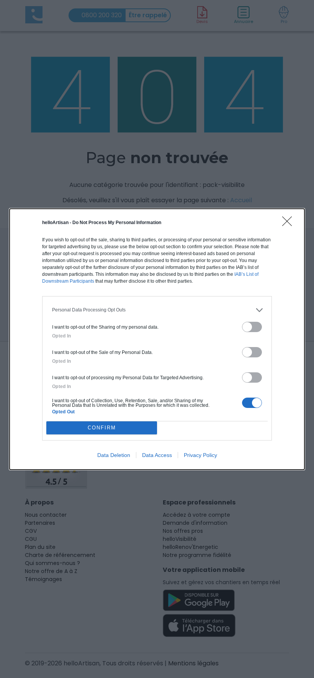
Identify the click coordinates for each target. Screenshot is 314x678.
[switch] (252, 327)
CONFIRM (102, 428)
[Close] (289, 223)
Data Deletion (113, 455)
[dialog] (157, 339)
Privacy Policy (200, 455)
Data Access (157, 455)
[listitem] (157, 310)
